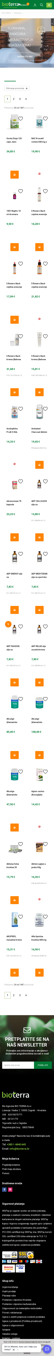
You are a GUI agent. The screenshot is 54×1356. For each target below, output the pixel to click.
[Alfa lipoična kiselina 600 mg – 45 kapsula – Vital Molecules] (39, 920)
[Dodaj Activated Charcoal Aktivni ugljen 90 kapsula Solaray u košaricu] (39, 465)
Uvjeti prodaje (9, 1291)
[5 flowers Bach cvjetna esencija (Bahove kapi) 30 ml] (39, 267)
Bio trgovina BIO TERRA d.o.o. (17, 1106)
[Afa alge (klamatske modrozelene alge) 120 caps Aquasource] (14, 702)
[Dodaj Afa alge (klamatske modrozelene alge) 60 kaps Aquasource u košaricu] (14, 827)
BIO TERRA (6, 13)
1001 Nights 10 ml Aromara (13, 212)
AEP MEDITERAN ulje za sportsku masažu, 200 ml (39, 577)
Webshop (17, 13)
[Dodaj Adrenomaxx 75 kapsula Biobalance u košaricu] (14, 537)
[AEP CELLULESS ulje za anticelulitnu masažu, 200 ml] (39, 485)
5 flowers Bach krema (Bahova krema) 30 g (38, 359)
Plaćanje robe (9, 1295)
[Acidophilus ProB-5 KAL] (14, 412)
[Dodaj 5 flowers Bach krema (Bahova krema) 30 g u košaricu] (39, 392)
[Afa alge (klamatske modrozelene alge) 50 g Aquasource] (39, 702)
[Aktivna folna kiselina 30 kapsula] (14, 847)
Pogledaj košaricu (11, 1165)
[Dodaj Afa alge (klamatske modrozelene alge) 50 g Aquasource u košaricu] (39, 755)
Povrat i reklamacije (12, 1312)
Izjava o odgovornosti (13, 1325)
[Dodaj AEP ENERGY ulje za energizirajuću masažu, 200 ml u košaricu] (14, 610)
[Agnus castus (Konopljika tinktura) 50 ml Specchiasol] (39, 775)
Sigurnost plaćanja (13, 1203)
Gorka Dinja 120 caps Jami (14, 140)
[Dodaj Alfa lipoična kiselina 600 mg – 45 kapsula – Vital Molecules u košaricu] (39, 973)
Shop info (8, 1280)
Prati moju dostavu (11, 1169)
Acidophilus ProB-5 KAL (12, 430)
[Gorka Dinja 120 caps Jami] (14, 122)
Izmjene (6, 1329)
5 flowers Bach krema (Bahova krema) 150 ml (13, 359)
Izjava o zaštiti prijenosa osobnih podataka (23, 1317)
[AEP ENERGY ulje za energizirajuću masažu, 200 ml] (14, 557)
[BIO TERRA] (11, 5)
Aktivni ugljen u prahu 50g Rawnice (38, 867)
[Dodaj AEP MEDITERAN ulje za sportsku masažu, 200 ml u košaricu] (39, 610)
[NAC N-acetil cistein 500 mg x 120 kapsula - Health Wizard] (39, 122)
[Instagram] (10, 1189)
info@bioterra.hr (20, 1148)
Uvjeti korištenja (10, 1287)
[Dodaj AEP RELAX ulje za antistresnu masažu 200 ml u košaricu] (39, 682)
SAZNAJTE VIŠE (25, 56)
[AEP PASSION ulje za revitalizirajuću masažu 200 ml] (14, 630)
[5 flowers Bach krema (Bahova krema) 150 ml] (14, 339)
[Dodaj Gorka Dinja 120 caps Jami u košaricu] (14, 175)
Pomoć (5, 1173)
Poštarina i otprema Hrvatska (16, 1300)
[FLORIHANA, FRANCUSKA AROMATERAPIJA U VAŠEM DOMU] (41, 30)
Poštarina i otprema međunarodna (19, 1304)
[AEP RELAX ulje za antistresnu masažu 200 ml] (39, 630)
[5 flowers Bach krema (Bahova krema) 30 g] (39, 339)
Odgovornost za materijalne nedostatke (22, 1308)
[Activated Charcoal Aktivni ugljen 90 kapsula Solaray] (39, 412)
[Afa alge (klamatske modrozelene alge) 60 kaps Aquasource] (14, 775)
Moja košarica (10, 1158)
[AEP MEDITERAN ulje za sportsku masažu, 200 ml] (39, 557)
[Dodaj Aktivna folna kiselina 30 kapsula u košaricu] (14, 900)
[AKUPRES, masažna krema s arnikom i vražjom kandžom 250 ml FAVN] (14, 920)
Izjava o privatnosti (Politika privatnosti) (22, 1321)
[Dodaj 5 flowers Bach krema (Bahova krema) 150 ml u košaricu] (14, 392)
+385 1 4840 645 (16, 1144)
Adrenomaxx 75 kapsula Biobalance (13, 504)
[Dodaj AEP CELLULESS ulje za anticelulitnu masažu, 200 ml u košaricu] (39, 537)
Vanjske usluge (9, 1334)
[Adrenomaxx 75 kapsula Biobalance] (14, 485)
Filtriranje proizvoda (16, 88)
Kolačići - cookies (11, 1338)
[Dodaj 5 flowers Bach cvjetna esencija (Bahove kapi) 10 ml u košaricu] (14, 320)
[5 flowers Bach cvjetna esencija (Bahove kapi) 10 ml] (14, 267)
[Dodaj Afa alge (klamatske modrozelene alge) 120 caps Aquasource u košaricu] (14, 755)
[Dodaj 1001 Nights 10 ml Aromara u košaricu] (14, 247)
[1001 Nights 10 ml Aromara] (14, 194)
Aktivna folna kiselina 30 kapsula (12, 867)
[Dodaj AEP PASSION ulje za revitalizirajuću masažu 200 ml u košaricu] (14, 682)
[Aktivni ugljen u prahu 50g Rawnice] (39, 847)
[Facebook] (4, 1189)
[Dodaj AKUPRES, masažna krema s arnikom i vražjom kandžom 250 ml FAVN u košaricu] (14, 973)
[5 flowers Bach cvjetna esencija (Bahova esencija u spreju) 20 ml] (39, 194)
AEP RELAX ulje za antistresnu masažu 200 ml (38, 649)
